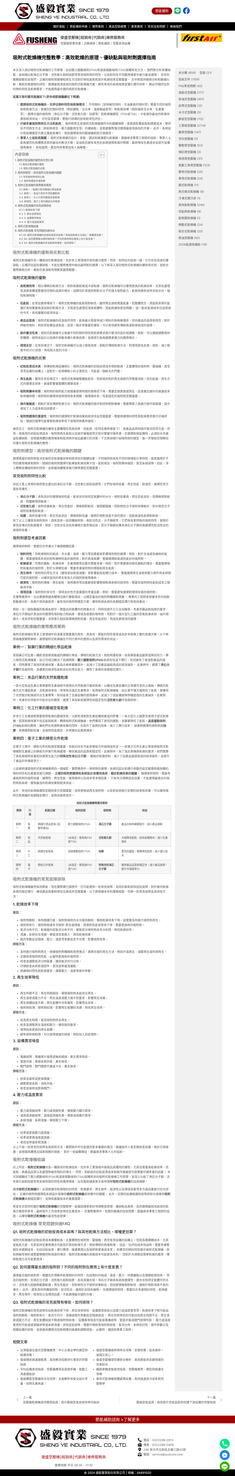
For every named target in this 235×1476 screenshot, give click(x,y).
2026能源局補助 (192, 244)
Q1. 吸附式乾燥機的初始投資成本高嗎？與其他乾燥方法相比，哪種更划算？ (63, 234)
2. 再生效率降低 (32, 213)
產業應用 (137, 26)
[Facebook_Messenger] (225, 1455)
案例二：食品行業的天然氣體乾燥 (42, 193)
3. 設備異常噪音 (32, 217)
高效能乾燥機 (191, 204)
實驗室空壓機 (190, 145)
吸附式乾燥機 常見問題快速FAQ (36, 230)
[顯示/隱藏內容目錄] (99, 155)
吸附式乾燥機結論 (28, 226)
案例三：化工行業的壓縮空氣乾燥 (42, 197)
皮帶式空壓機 (190, 105)
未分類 (187, 72)
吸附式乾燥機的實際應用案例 (34, 185)
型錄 (206, 72)
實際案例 (98, 26)
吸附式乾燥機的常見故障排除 (34, 205)
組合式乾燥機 (190, 231)
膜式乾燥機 (188, 185)
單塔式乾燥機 (190, 178)
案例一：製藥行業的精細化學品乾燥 (42, 189)
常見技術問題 (156, 26)
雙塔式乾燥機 (190, 171)
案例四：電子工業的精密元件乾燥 (42, 201)
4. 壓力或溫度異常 (34, 221)
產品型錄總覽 (117, 26)
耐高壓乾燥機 (189, 218)
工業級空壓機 (192, 125)
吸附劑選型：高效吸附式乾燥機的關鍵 (40, 172)
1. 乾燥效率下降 (31, 209)
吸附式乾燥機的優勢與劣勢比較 (35, 160)
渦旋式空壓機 (191, 92)
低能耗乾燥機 (189, 211)
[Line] (225, 1466)
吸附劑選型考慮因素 (34, 180)
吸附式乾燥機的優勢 (33, 164)
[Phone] (225, 1444)
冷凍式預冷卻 (189, 198)
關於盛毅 (59, 26)
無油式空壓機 (191, 99)
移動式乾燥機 (190, 224)
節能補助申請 (78, 26)
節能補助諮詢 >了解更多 (117, 1419)
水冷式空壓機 (189, 112)
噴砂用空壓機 (189, 151)
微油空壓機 (189, 237)
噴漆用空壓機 (190, 158)
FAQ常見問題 (190, 85)
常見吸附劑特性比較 (34, 176)
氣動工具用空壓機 (194, 165)
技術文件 (189, 79)
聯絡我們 (176, 26)
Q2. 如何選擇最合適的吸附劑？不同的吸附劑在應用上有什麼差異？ (59, 238)
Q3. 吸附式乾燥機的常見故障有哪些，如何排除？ (50, 242)
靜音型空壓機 (191, 118)
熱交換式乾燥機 (191, 191)
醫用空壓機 (189, 132)
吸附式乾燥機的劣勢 (34, 168)
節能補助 (162, 11)
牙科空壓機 (188, 138)
